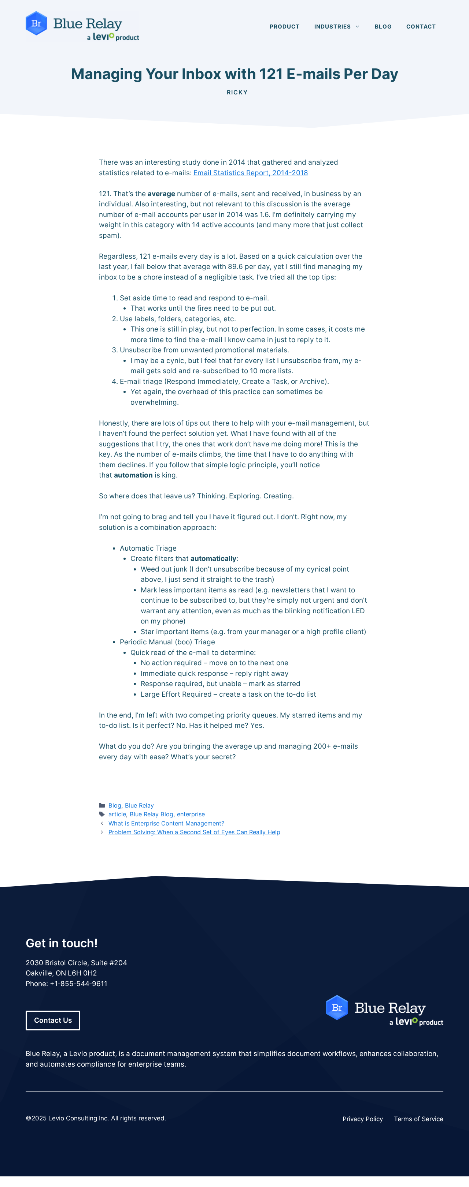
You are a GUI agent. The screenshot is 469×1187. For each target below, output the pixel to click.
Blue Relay (139, 805)
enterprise (191, 814)
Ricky (237, 92)
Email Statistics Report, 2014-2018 (250, 173)
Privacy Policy (363, 1119)
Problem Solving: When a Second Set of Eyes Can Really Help (194, 832)
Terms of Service (418, 1119)
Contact (421, 26)
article (117, 814)
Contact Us (53, 1020)
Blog (383, 26)
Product (285, 26)
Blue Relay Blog (151, 814)
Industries (332, 26)
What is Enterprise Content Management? (166, 823)
